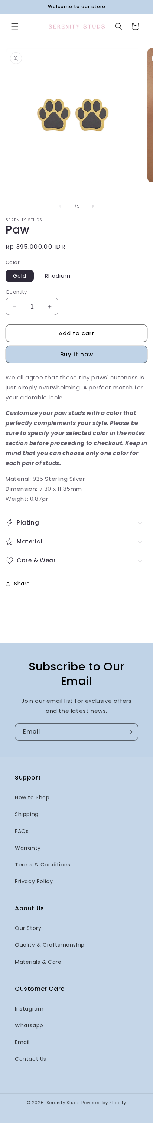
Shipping (27, 814)
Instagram (29, 1008)
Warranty (28, 848)
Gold (19, 276)
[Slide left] (60, 206)
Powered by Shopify (103, 1103)
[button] (15, 26)
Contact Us (30, 1058)
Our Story (28, 928)
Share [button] (22, 583)
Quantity (16, 292)
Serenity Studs (63, 1103)
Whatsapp (29, 1025)
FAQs (22, 831)
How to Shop (32, 797)
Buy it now (76, 354)
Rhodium (58, 276)
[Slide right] (93, 206)
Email (22, 1042)
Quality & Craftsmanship (50, 945)
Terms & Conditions (43, 864)
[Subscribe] (129, 732)
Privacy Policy (34, 881)
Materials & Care (38, 962)
